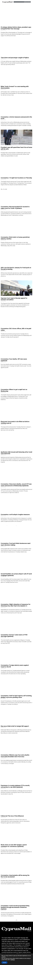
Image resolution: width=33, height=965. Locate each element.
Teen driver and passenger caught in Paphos (15, 57)
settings (13, 959)
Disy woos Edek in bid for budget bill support (15, 726)
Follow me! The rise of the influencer (12, 816)
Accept (4, 962)
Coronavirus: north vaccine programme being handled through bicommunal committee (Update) (15, 907)
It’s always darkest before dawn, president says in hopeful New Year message (16, 28)
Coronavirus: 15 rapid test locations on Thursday (16, 178)
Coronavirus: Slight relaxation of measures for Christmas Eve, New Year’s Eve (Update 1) (15, 605)
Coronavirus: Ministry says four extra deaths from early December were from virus (15, 755)
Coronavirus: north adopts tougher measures (15, 514)
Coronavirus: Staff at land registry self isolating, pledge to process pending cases (16, 696)
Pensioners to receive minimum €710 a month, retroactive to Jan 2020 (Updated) (15, 786)
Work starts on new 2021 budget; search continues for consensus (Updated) (14, 845)
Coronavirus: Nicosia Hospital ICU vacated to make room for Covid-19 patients (15, 207)
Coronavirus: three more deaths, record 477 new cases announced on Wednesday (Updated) (16, 484)
